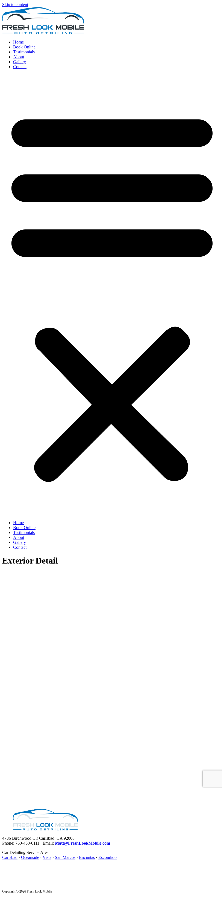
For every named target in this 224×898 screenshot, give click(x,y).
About (18, 56)
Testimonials (24, 52)
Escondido (107, 857)
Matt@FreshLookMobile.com (82, 843)
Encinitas (87, 857)
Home (18, 42)
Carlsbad (9, 857)
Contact (19, 66)
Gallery (19, 61)
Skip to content (15, 4)
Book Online (24, 47)
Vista (47, 857)
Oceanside (30, 857)
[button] (112, 295)
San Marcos (65, 857)
